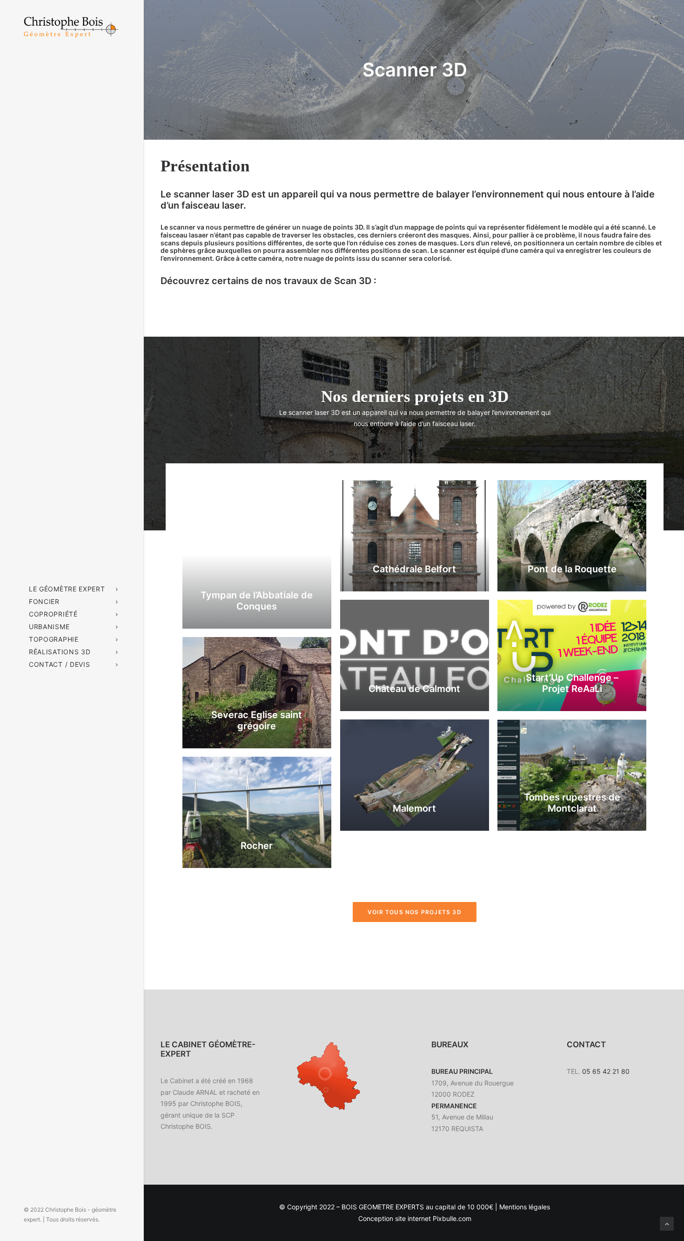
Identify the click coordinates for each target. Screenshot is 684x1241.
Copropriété (53, 614)
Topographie (54, 639)
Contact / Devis (59, 664)
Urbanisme (49, 627)
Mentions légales (524, 1207)
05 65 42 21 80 (605, 1071)
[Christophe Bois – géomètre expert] (71, 32)
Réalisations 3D (60, 652)
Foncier (44, 601)
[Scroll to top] (667, 1223)
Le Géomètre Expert (67, 589)
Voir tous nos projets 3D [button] (415, 912)
